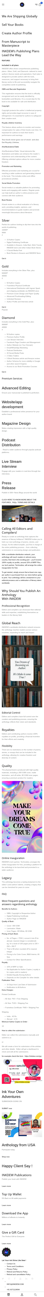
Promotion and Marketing (11, 166)
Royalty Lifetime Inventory (12, 123)
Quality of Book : (8, 921)
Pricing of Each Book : (10, 934)
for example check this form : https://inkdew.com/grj (22, 1056)
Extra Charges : (8, 990)
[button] (40, 4)
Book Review (7, 200)
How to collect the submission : (14, 1030)
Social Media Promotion (11, 183)
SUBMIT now (7, 1108)
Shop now (6, 1157)
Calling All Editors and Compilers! (17, 530)
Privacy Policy (12, 1269)
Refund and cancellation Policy (18, 1274)
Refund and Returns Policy (17, 1272)
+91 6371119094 (13, 1290)
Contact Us (11, 1264)
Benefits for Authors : (10, 909)
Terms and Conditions (15, 1266)
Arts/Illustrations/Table (10, 147)
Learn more (6, 1186)
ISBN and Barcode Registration (14, 89)
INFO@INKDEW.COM (15, 1284)
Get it (4, 258)
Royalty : (5, 962)
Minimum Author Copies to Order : (15, 1022)
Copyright (5, 106)
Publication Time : (9, 980)
